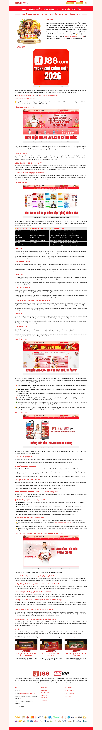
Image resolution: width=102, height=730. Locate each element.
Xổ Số (68, 9)
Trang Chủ (24, 9)
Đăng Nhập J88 (45, 692)
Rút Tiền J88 (44, 697)
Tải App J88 (44, 700)
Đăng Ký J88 (44, 690)
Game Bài (51, 9)
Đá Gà (73, 9)
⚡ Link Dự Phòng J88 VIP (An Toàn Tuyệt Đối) (26, 98)
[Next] (88, 651)
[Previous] (14, 651)
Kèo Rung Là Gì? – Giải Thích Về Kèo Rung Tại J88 (50, 654)
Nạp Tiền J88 (44, 695)
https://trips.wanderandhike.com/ (74, 36)
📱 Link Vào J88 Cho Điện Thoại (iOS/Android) (26, 95)
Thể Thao (63, 9)
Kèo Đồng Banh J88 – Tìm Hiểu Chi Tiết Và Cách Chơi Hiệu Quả (26, 654)
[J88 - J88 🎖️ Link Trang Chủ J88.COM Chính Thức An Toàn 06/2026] (21, 3)
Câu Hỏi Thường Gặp (69, 690)
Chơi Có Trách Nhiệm (69, 693)
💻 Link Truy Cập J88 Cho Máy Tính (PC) (47, 95)
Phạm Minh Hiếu (75, 700)
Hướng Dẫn (39, 9)
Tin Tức (79, 9)
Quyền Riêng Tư (68, 696)
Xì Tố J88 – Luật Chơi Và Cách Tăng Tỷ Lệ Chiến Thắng (76, 654)
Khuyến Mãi (32, 9)
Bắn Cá (46, 9)
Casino (57, 9)
